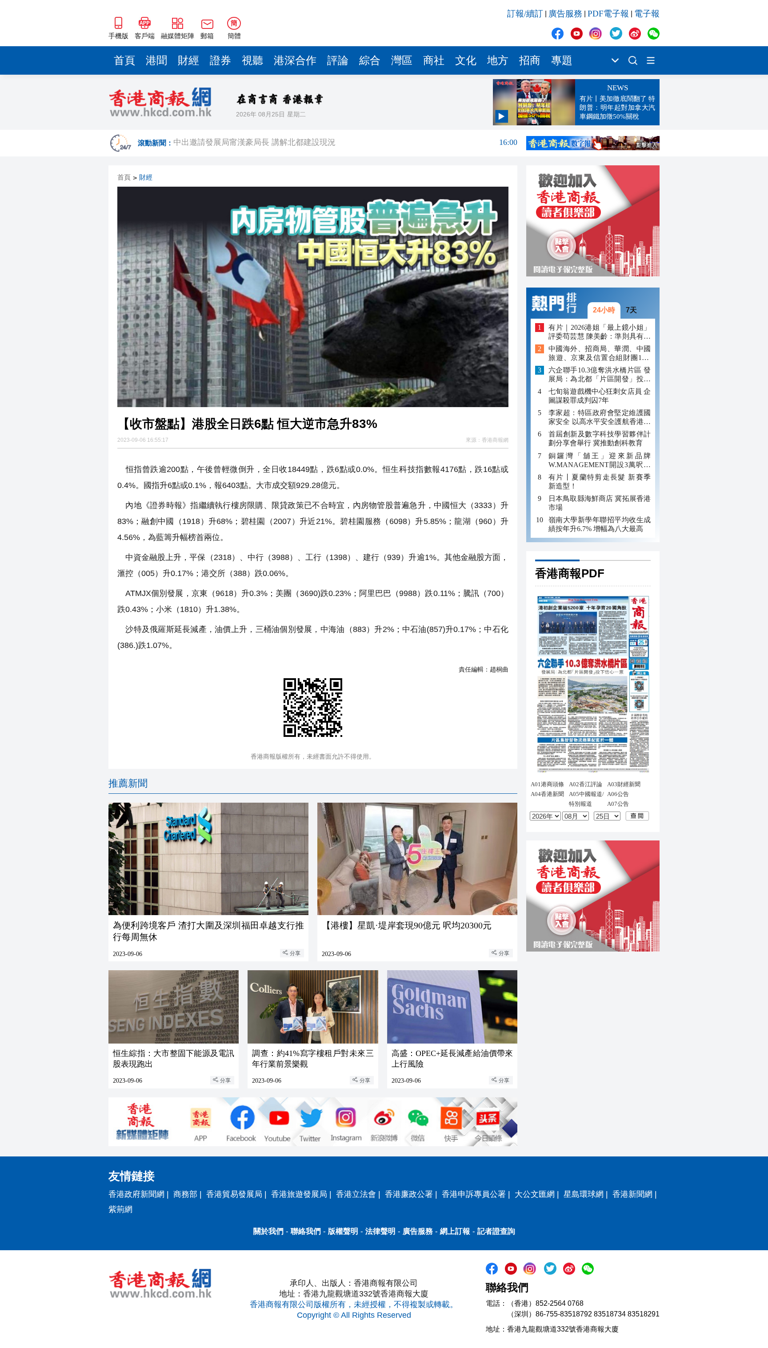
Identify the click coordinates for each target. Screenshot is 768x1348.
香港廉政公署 (409, 1194)
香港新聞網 (632, 1194)
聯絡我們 (306, 1231)
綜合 (369, 60)
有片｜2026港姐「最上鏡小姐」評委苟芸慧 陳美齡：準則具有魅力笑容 (599, 331)
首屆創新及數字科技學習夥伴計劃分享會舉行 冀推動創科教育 (599, 438)
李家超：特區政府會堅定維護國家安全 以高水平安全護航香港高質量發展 (599, 417)
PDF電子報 (608, 13)
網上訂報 (455, 1231)
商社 (433, 60)
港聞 (156, 60)
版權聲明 (343, 1231)
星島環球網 (584, 1194)
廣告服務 (565, 13)
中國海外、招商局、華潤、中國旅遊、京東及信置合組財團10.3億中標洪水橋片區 (599, 353)
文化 (465, 60)
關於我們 (268, 1231)
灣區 (401, 60)
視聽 (252, 60)
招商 (529, 60)
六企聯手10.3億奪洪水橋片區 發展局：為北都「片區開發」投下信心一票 (599, 375)
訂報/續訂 (525, 13)
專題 (561, 60)
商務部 (185, 1194)
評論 (337, 60)
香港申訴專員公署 (474, 1194)
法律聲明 (380, 1231)
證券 (220, 60)
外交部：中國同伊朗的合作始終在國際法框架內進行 (345, 143)
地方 (497, 60)
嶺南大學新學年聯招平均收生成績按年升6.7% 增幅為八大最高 (599, 524)
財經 (188, 60)
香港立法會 (356, 1194)
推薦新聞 (128, 783)
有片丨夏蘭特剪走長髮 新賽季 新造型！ (599, 481)
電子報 (647, 13)
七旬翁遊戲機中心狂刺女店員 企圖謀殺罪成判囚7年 (599, 396)
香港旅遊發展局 (299, 1194)
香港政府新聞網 (136, 1194)
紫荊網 (120, 1209)
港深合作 (295, 60)
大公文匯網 (535, 1194)
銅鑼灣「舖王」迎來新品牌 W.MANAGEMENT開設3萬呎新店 (599, 460)
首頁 (124, 60)
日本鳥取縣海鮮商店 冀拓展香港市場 (599, 502)
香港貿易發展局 (234, 1194)
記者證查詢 (496, 1231)
